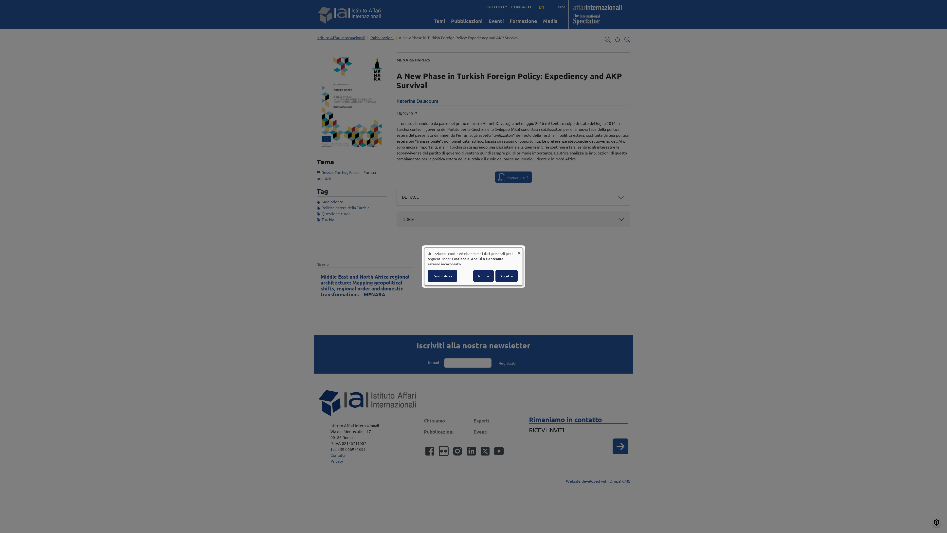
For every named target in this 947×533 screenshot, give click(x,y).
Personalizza (442, 276)
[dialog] (473, 266)
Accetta (506, 276)
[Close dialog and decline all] (519, 251)
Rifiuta (483, 276)
